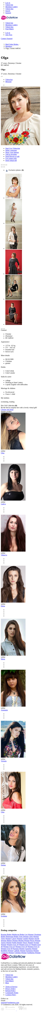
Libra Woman (34, 937)
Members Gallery (11, 977)
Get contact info (11, 158)
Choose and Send (7, 410)
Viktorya (4, 555)
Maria (3, 659)
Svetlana (4, 916)
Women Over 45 (9, 947)
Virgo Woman (6, 939)
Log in (7, 3)
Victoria (3, 761)
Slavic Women (28, 943)
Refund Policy (10, 991)
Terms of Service (11, 987)
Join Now (8, 35)
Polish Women (17, 943)
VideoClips (9, 979)
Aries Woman (24, 937)
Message (8, 82)
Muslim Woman (24, 941)
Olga (2, 453)
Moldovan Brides (18, 934)
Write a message (11, 150)
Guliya (3, 504)
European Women (32, 951)
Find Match (9, 981)
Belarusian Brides (12, 937)
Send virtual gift (11, 160)
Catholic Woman (20, 951)
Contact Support (6, 38)
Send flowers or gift (12, 156)
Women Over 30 (13, 945)
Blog (7, 983)
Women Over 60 (7, 949)
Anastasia (4, 710)
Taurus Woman (6, 943)
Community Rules (11, 993)
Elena (3, 606)
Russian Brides (6, 934)
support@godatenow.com (10, 1002)
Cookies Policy (10, 995)
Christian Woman (20, 953)
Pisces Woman (35, 941)
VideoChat (9, 975)
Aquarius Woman (31, 949)
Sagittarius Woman (33, 953)
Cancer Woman (16, 939)
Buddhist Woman (7, 951)
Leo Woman (29, 934)
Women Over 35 (25, 945)
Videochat (9, 80)
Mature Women (12, 941)
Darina (3, 865)
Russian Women (19, 949)
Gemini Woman (28, 939)
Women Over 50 (21, 947)
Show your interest (12, 152)
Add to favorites (11, 154)
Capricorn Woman (7, 953)
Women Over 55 (33, 947)
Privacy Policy (10, 989)
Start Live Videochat (12, 148)
